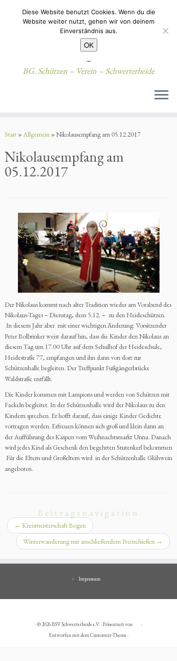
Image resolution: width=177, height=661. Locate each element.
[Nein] (165, 30)
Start (11, 134)
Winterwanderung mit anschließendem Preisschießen (93, 541)
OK (88, 45)
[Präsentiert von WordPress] (137, 622)
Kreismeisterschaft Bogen (50, 525)
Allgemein (36, 134)
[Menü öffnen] (161, 95)
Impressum (90, 578)
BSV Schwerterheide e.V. (76, 624)
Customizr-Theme (108, 635)
